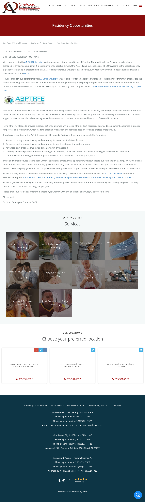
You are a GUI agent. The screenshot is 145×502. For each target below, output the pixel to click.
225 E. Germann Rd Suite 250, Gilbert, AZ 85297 (72, 365)
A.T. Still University (33, 62)
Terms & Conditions (76, 405)
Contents (35, 43)
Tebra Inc (43, 405)
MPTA (26, 73)
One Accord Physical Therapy (15, 43)
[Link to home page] (20, 7)
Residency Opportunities (67, 43)
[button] (140, 6)
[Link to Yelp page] (36, 350)
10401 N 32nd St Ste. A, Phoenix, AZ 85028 (120, 365)
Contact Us (116, 405)
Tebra (84, 491)
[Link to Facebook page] (45, 350)
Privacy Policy (57, 405)
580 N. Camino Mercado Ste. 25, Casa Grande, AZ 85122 (24, 365)
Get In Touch (48, 43)
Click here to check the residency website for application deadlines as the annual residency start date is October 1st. (79, 177)
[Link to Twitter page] (41, 350)
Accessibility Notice (98, 405)
